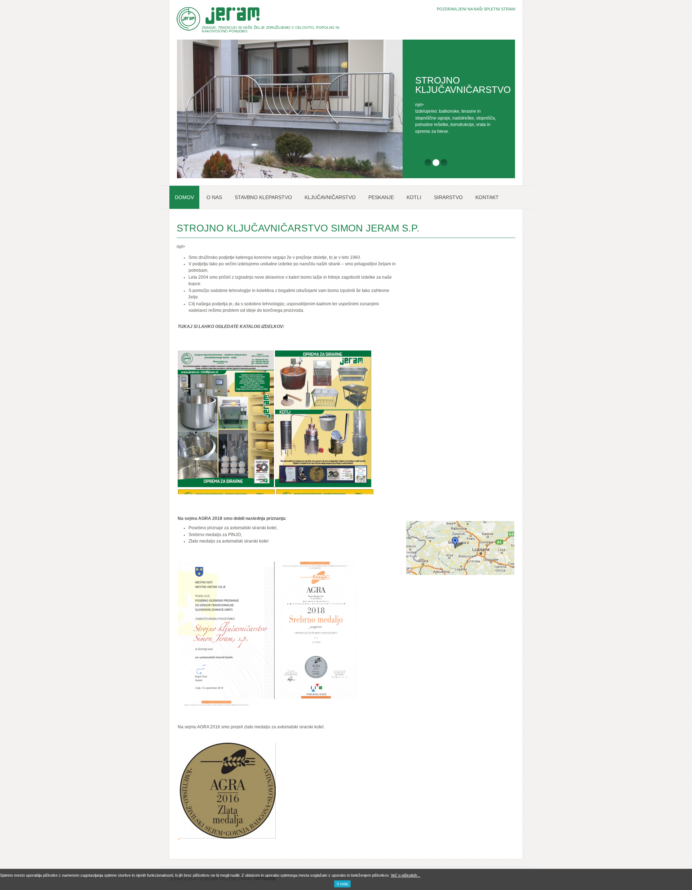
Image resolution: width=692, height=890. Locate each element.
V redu (342, 884)
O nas (214, 197)
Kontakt (487, 197)
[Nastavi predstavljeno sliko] (179, 837)
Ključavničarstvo (330, 197)
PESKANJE (381, 197)
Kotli (414, 197)
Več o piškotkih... (405, 875)
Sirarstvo (448, 197)
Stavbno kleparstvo (263, 197)
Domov (184, 197)
